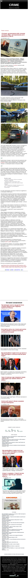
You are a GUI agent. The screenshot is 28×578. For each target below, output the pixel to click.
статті (12, 554)
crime (25, 267)
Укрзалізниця (11, 266)
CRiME (14, 5)
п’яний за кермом (23, 266)
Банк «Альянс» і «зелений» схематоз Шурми (10, 544)
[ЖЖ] (15, 431)
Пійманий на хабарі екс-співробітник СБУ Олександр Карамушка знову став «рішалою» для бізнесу (12, 530)
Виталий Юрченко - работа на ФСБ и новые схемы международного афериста (11, 527)
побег (13, 267)
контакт (19, 554)
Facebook (15, 65)
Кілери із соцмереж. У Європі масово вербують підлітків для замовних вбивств (13, 475)
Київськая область (6, 265)
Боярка (13, 265)
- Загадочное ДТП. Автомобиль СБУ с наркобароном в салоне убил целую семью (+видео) (13, 182)
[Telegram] (18, 431)
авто (16, 265)
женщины (3, 266)
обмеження (15, 563)
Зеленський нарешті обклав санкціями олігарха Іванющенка (12, 402)
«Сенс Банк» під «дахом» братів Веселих (10, 542)
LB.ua (6, 66)
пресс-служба (8, 241)
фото (23, 267)
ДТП (9, 61)
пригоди (16, 267)
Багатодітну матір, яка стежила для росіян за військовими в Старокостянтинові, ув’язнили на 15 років (13, 331)
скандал (10, 267)
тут (15, 566)
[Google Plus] (17, 269)
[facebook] (7, 269)
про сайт (15, 554)
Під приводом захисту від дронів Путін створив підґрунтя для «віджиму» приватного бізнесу (12, 306)
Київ (11, 265)
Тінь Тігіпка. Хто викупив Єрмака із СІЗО (9, 537)
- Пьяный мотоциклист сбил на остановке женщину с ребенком (13, 180)
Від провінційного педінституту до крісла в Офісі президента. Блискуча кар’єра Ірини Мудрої (14, 354)
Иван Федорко (17, 266)
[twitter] (12, 269)
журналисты (21, 265)
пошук (22, 554)
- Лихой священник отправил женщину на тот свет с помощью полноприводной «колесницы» (14, 186)
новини (9, 554)
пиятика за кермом (4, 267)
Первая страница (5, 30)
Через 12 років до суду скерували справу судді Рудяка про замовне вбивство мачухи (13, 379)
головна (5, 554)
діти (25, 265)
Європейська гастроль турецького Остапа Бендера (12, 524)
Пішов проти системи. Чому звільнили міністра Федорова (13, 522)
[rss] (22, 269)
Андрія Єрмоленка (14, 559)
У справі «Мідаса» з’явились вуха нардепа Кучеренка (12, 535)
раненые (7, 266)
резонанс (19, 267)
